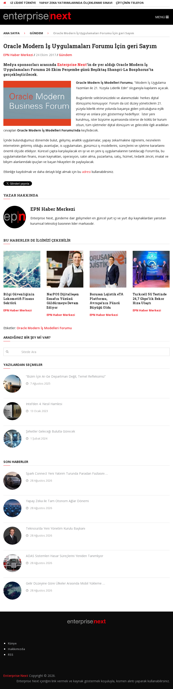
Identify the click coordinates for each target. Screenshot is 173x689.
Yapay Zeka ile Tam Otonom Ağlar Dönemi (57, 501)
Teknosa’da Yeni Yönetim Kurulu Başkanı (55, 528)
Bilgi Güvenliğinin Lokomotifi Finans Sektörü (18, 298)
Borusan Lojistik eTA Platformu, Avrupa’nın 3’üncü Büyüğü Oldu (106, 301)
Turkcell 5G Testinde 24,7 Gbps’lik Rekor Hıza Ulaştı (149, 298)
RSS (10, 655)
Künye (12, 643)
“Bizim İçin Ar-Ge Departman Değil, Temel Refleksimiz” (66, 376)
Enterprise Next (72, 64)
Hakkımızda (16, 649)
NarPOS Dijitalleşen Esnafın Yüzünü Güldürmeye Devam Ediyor (63, 301)
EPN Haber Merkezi (18, 55)
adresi (87, 172)
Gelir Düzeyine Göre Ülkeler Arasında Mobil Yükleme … (65, 583)
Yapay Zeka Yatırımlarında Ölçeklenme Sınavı (67, 3)
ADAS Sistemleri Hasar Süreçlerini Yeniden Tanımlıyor (64, 556)
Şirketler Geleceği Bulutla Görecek (50, 431)
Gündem (65, 55)
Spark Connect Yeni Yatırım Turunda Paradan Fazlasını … (67, 473)
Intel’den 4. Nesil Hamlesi (44, 404)
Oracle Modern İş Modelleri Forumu (44, 328)
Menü (160, 17)
